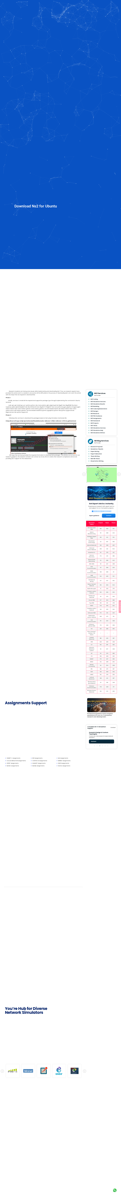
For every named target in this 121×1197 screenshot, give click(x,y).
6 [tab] (107, 745)
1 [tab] (94, 745)
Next (84, 1071)
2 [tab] (97, 745)
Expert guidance (94, 515)
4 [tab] (102, 745)
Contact (108, 515)
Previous (2, 1071)
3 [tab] (99, 745)
